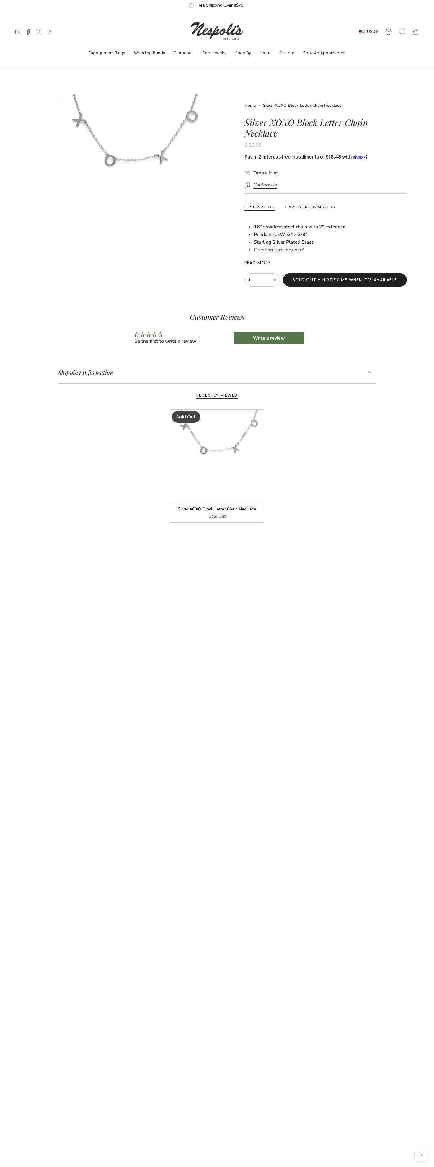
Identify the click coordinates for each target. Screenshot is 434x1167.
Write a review (269, 338)
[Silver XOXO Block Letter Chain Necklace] (217, 456)
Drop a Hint (265, 173)
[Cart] (415, 32)
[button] (107, 53)
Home (250, 105)
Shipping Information (85, 372)
